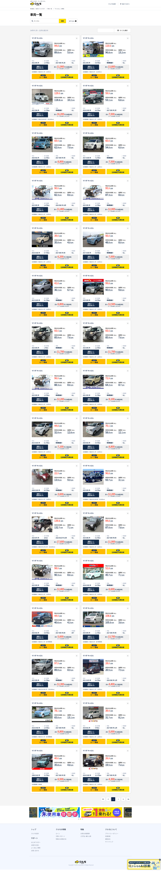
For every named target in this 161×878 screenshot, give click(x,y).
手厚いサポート (60, 836)
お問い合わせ (35, 851)
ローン (58, 834)
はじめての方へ (35, 842)
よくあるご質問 (35, 848)
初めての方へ (126, 4)
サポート (34, 838)
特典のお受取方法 (61, 839)
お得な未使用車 (85, 834)
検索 (62, 21)
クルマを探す (112, 4)
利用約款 (107, 836)
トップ (33, 829)
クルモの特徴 (61, 829)
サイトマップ (109, 842)
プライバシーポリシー (111, 834)
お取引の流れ (35, 845)
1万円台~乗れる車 (85, 836)
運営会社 (107, 839)
